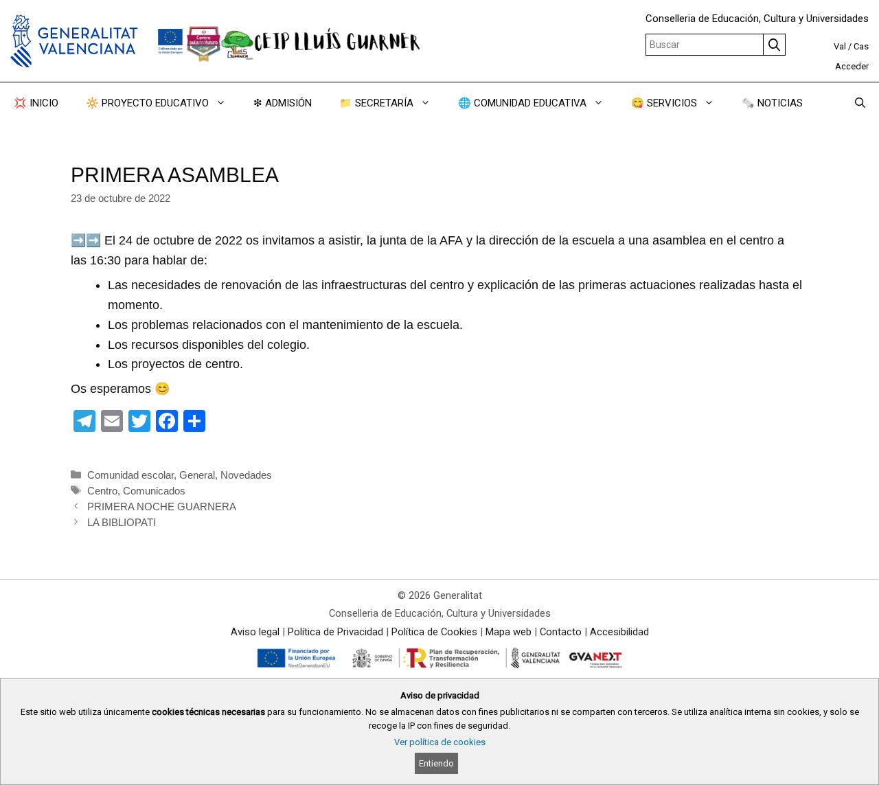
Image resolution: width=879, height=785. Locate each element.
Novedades (246, 475)
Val (840, 46)
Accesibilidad (619, 632)
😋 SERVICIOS (664, 103)
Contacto (561, 632)
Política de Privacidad (335, 632)
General (197, 475)
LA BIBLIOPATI (121, 522)
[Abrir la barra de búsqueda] (860, 103)
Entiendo (436, 763)
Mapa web (509, 632)
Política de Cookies (434, 632)
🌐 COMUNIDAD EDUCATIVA (522, 103)
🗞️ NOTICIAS (772, 103)
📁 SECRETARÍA (376, 103)
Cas (861, 46)
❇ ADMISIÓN (282, 103)
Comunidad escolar (130, 475)
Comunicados (154, 491)
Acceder (852, 66)
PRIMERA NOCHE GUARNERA (161, 506)
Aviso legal (255, 632)
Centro (102, 491)
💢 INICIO (36, 103)
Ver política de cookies (440, 742)
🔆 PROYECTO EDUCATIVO (147, 103)
